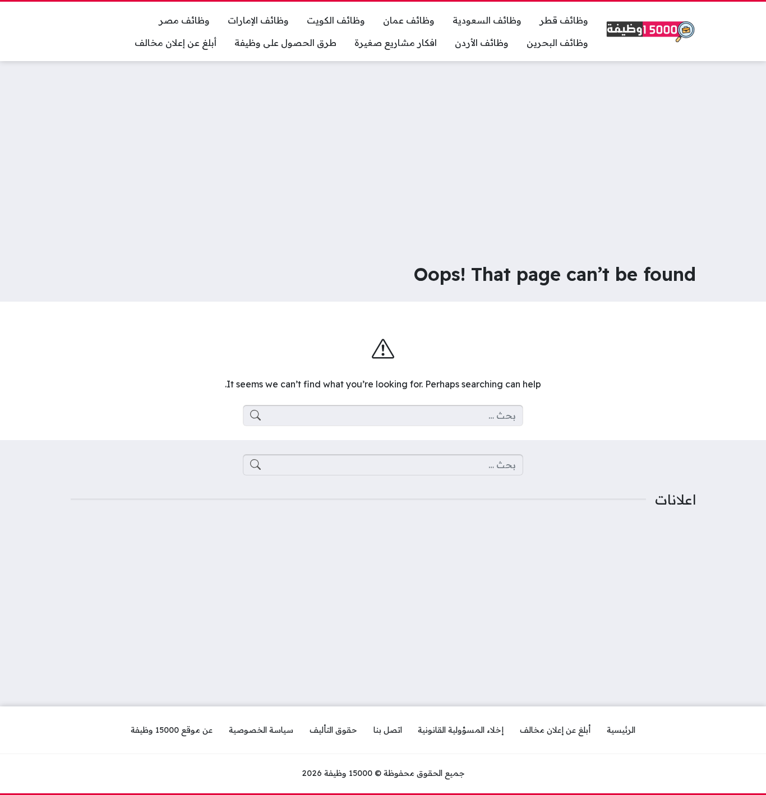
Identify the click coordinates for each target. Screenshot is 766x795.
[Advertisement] (383, 153)
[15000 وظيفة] (651, 31)
